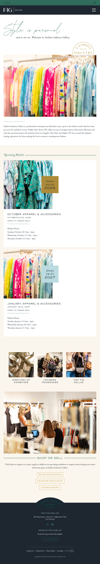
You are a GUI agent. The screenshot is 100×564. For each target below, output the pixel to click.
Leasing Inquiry (50, 488)
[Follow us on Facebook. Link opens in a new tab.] (52, 524)
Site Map (60, 551)
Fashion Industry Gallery (13, 10)
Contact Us (30, 551)
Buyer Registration (50, 475)
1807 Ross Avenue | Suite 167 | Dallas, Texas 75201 (50, 517)
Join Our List (50, 539)
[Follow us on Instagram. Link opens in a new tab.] (48, 524)
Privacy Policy (51, 551)
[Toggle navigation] (93, 10)
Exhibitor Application (50, 481)
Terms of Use (40, 551)
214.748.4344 (50, 519)
